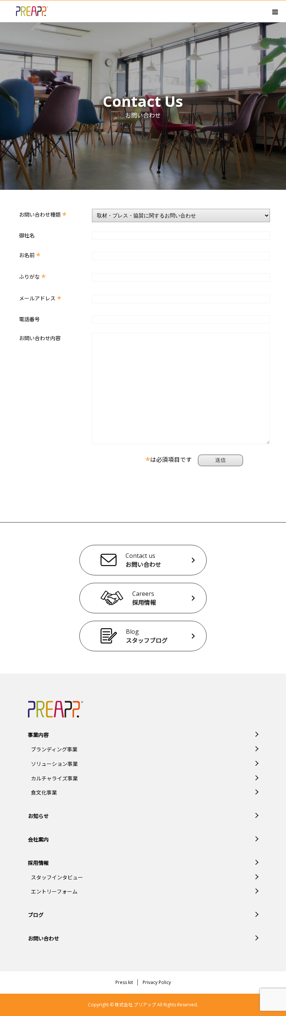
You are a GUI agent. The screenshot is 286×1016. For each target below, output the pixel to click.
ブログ (36, 914)
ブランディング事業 (54, 749)
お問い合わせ (43, 938)
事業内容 (38, 734)
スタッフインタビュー (57, 877)
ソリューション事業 (54, 763)
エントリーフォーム (54, 891)
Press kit (124, 982)
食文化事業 (44, 792)
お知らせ (38, 815)
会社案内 (38, 839)
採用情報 (38, 862)
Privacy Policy (157, 982)
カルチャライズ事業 (54, 778)
